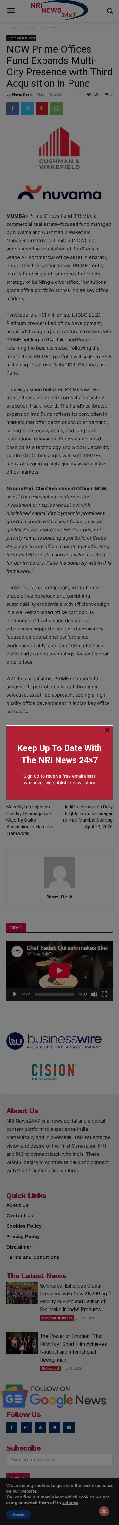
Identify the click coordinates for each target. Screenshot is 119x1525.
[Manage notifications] (104, 1511)
